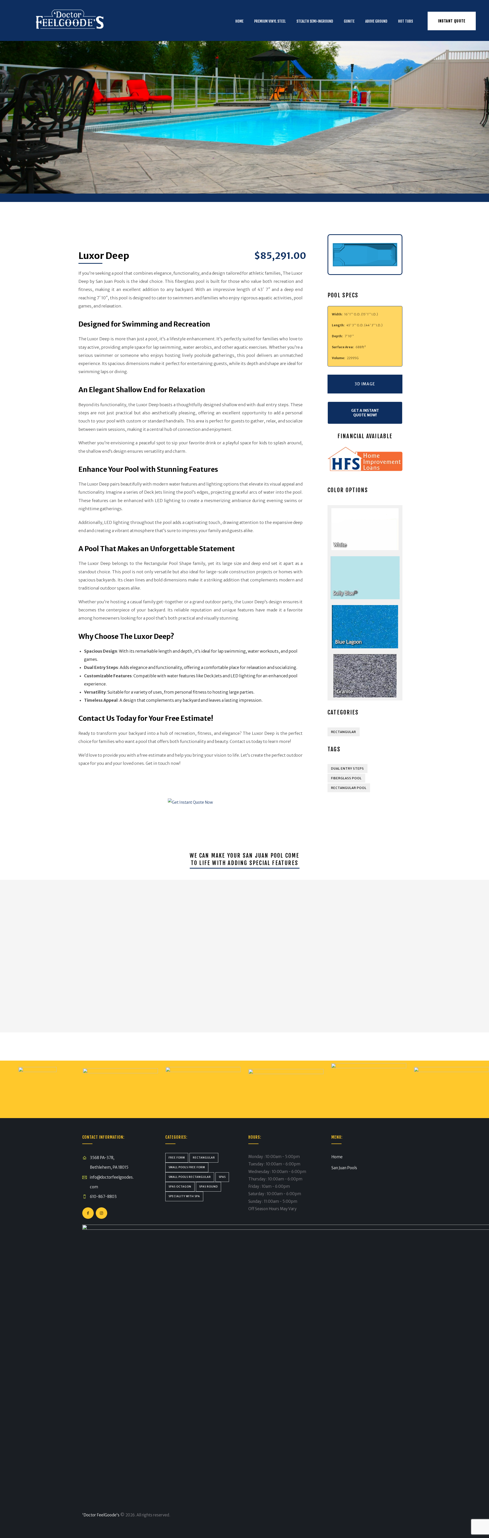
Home (337, 1156)
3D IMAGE (365, 384)
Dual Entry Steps (347, 768)
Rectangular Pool (348, 788)
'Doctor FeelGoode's (100, 1515)
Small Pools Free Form (187, 1167)
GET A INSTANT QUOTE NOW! (365, 412)
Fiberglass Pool (346, 778)
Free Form (177, 1157)
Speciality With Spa (184, 1196)
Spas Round (208, 1186)
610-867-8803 (103, 1196)
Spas (222, 1177)
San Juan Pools (344, 1167)
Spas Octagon (180, 1186)
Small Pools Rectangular (190, 1177)
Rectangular (343, 732)
